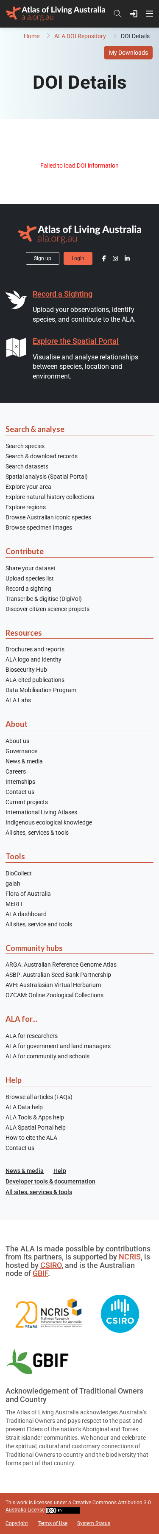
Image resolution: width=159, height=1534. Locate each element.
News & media (24, 761)
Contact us (20, 791)
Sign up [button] (42, 258)
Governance (21, 751)
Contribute (25, 551)
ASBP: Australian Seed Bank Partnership (58, 974)
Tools (15, 856)
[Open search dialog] (117, 13)
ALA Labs (18, 700)
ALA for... (21, 1019)
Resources (24, 632)
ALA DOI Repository (80, 36)
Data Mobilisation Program (41, 690)
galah (13, 883)
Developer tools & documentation (50, 1181)
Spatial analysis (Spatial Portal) (47, 476)
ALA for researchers (32, 1035)
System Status (93, 1523)
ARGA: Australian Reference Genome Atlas (61, 964)
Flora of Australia (28, 893)
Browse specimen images (39, 527)
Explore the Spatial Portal (76, 341)
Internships (20, 781)
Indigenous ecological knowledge (49, 822)
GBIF (40, 1273)
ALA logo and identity (33, 659)
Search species (25, 446)
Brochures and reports (35, 649)
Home (31, 36)
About (17, 724)
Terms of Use (52, 1523)
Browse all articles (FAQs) (39, 1097)
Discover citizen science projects (47, 609)
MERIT (14, 903)
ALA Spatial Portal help (36, 1127)
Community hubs (34, 948)
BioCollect (19, 873)
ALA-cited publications (35, 679)
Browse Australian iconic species (48, 517)
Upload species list (30, 578)
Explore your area (28, 486)
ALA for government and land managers (58, 1046)
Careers (16, 771)
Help (14, 1080)
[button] (134, 14)
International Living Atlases (41, 812)
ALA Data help (24, 1107)
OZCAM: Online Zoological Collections (54, 995)
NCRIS (130, 1257)
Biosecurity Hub (26, 669)
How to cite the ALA (31, 1137)
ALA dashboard (26, 914)
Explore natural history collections (50, 497)
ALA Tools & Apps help (35, 1117)
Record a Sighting (62, 294)
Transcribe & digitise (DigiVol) (44, 598)
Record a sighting (28, 588)
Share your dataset (31, 568)
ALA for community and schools (47, 1056)
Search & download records (42, 456)
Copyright (17, 1523)
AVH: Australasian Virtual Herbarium (53, 985)
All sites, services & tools (37, 832)
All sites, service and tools (39, 924)
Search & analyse (35, 429)
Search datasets (27, 466)
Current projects (27, 802)
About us (17, 741)
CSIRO (50, 1265)
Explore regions (26, 507)
